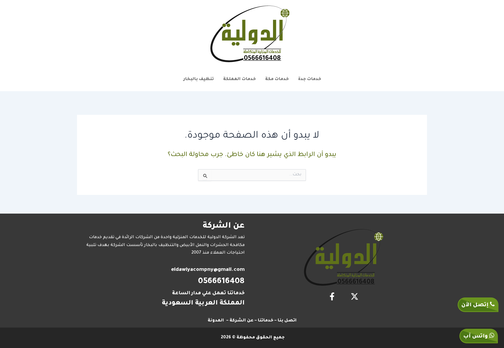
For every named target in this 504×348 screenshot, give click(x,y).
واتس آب (476, 337)
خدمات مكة (277, 79)
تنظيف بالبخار (198, 79)
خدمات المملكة (239, 79)
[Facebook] (332, 296)
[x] (354, 296)
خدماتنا (265, 320)
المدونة (216, 320)
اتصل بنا (287, 320)
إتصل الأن (475, 305)
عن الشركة (241, 320)
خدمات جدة (309, 79)
